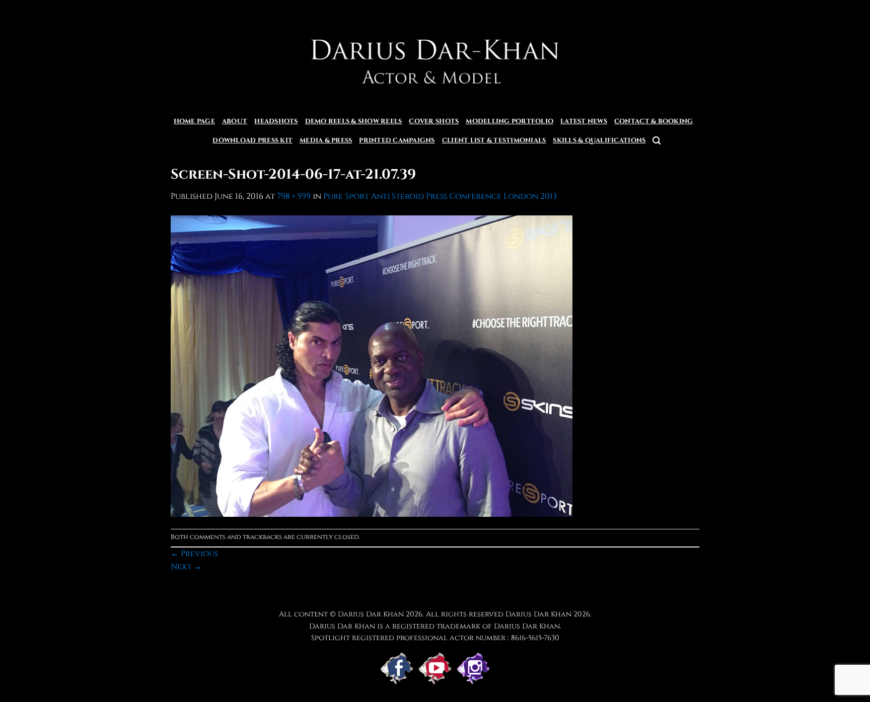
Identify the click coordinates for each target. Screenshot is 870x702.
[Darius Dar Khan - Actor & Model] (435, 56)
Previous (194, 553)
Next (186, 566)
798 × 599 (294, 196)
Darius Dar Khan (538, 614)
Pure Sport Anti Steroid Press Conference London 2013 (440, 196)
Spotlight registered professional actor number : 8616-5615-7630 (435, 638)
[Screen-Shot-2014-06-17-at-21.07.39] (371, 365)
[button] (656, 140)
